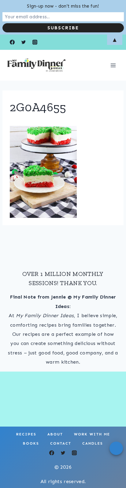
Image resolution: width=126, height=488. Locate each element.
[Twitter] (63, 453)
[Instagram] (74, 453)
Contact (60, 443)
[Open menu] (113, 65)
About (55, 434)
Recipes (26, 434)
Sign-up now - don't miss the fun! (63, 6)
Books (31, 443)
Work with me (92, 434)
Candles (92, 443)
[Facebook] (52, 453)
